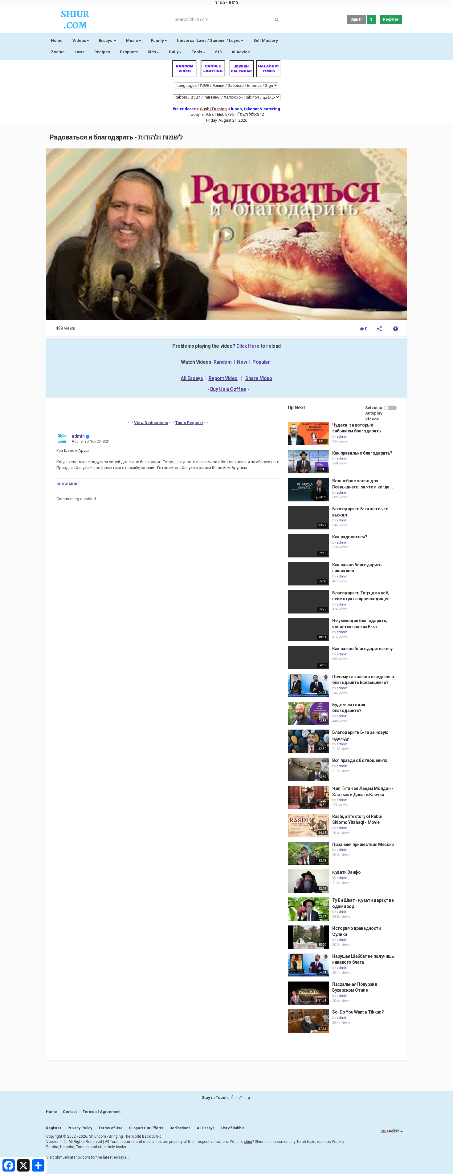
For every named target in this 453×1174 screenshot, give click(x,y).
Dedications (179, 1128)
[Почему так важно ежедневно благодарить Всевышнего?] (308, 685)
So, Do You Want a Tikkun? (358, 1012)
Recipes (102, 52)
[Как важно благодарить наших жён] (308, 573)
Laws (79, 52)
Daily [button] (174, 52)
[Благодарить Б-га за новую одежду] (308, 741)
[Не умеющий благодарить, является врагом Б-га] (308, 629)
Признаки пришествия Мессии (363, 844)
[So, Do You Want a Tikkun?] (308, 1021)
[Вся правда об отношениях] (308, 769)
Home (57, 40)
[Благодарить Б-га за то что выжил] (308, 517)
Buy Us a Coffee (228, 389)
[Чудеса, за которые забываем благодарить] (308, 434)
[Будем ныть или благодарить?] (308, 713)
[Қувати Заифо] (308, 881)
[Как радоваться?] (308, 545)
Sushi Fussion (213, 109)
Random (223, 362)
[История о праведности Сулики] (308, 937)
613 (218, 52)
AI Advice (240, 52)
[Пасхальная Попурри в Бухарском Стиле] (308, 993)
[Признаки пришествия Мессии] (308, 853)
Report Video (223, 378)
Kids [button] (152, 52)
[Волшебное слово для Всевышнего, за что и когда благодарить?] (308, 489)
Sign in (356, 19)
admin (78, 436)
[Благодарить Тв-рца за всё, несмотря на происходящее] (308, 601)
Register (390, 19)
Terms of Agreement (101, 1112)
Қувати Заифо (346, 872)
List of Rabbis (232, 1128)
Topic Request (189, 422)
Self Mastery (265, 40)
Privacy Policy (79, 1128)
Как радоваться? (349, 536)
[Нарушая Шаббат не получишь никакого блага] (308, 965)
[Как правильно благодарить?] (308, 462)
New (242, 362)
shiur (248, 1142)
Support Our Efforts (146, 1128)
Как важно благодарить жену (362, 648)
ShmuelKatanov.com (72, 1157)
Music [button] (132, 40)
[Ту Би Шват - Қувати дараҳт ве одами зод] (308, 909)
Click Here (247, 346)
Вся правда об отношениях (359, 760)
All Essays (192, 378)
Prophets (129, 52)
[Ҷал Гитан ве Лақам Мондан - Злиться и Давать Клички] (308, 797)
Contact (70, 1112)
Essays (106, 40)
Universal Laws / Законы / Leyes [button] (208, 40)
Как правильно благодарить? (362, 453)
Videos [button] (79, 40)
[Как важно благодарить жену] (308, 657)
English (393, 1131)
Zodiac (58, 52)
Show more (68, 484)
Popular (261, 362)
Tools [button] (197, 52)
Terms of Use (110, 1128)
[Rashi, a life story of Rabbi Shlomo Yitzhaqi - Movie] (308, 825)
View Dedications (151, 422)
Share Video (258, 378)
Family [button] (157, 40)
